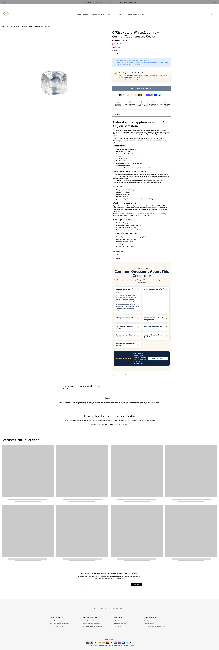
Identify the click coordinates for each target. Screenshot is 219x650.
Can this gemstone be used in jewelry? (125, 327)
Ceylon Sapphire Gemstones (91, 623)
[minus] (114, 54)
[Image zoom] (54, 83)
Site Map (146, 621)
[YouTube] (113, 608)
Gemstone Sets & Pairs (56, 626)
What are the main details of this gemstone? (153, 319)
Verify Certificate (119, 626)
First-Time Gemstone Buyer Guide (126, 239)
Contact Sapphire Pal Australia (125, 246)
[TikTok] (109, 608)
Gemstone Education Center (124, 241)
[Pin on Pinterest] (125, 375)
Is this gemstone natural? (124, 289)
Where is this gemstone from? (154, 289)
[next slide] (214, 2)
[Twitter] (98, 608)
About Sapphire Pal (121, 244)
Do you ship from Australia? (153, 326)
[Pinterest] (102, 608)
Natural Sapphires (104, 645)
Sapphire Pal (94, 645)
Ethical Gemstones (116, 645)
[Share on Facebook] (118, 375)
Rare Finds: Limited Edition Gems (59, 623)
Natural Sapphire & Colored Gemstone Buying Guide (131, 237)
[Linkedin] (117, 608)
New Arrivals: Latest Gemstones (59, 621)
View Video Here (125, 165)
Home (3, 26)
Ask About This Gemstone (158, 358)
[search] (207, 14)
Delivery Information (120, 623)
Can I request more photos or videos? (125, 336)
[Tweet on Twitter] (121, 375)
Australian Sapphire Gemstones (92, 621)
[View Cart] (215, 14)
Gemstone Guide (149, 623)
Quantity (114, 50)
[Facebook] (94, 608)
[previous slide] (4, 2)
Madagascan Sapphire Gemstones (93, 626)
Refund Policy (118, 621)
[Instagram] (106, 608)
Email (81, 584)
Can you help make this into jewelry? (153, 336)
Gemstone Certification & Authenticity (155, 626)
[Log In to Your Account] (211, 14)
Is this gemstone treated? (124, 318)
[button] (141, 88)
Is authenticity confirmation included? (125, 344)
